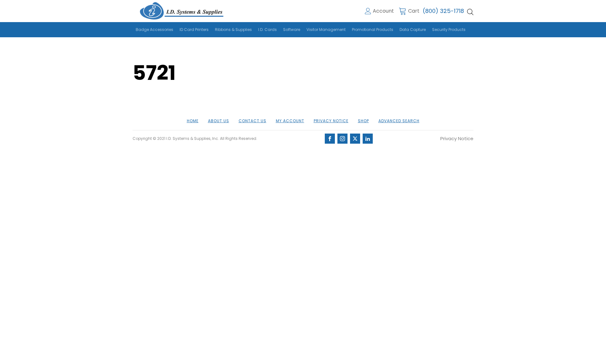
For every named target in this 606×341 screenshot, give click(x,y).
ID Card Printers (194, 29)
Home (193, 120)
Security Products (449, 29)
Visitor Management (326, 29)
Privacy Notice (331, 120)
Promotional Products (372, 29)
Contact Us (252, 120)
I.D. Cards (267, 29)
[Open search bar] (470, 12)
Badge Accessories (154, 29)
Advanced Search (398, 120)
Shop (363, 120)
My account (290, 120)
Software (291, 29)
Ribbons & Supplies (233, 29)
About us (218, 120)
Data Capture (413, 29)
